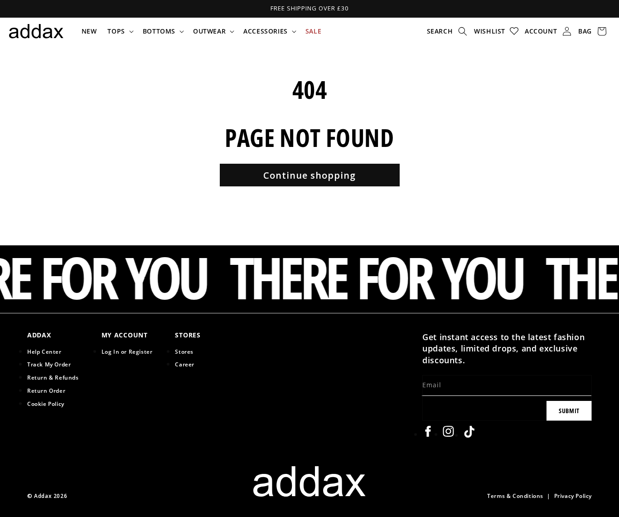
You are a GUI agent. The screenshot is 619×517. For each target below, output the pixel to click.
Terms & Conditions (515, 495)
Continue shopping (309, 175)
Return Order (46, 390)
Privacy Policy (573, 495)
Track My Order (49, 364)
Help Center (44, 351)
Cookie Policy (45, 403)
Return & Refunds (53, 377)
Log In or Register (127, 351)
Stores (184, 351)
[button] (119, 31)
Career (184, 364)
